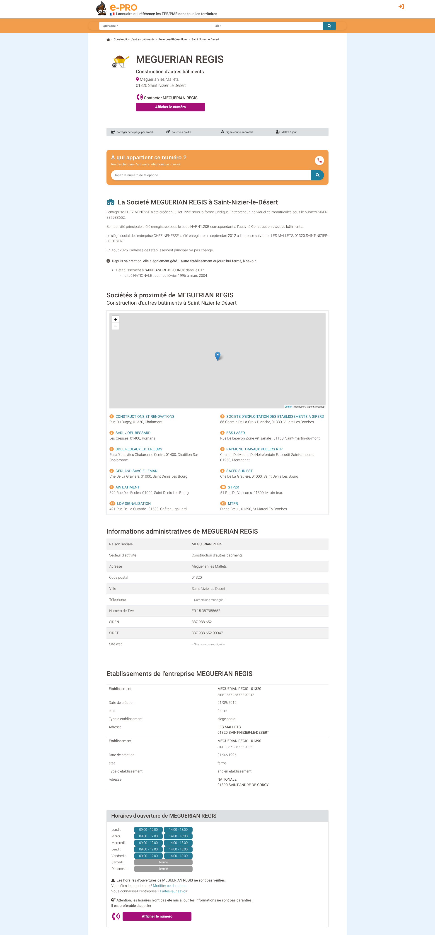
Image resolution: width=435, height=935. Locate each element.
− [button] (115, 326)
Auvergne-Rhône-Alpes (173, 39)
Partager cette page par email (134, 132)
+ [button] (115, 319)
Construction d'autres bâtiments (134, 39)
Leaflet (288, 406)
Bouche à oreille (180, 132)
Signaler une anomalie (238, 132)
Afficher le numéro (170, 107)
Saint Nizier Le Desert (205, 39)
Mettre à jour (288, 132)
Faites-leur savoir (173, 891)
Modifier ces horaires (169, 886)
